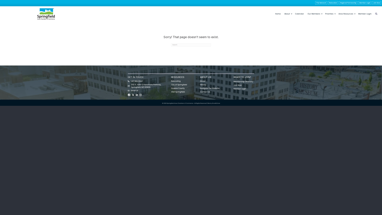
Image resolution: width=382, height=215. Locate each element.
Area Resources (346, 14)
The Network (321, 3)
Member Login (364, 3)
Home (278, 14)
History (203, 84)
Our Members (314, 14)
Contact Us (205, 92)
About (287, 14)
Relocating (176, 81)
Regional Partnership (348, 3)
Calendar (299, 14)
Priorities (329, 14)
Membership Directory (243, 81)
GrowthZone (216, 103)
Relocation (333, 3)
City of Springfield (179, 84)
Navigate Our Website (209, 88)
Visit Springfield (178, 92)
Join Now (376, 3)
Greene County (178, 88)
